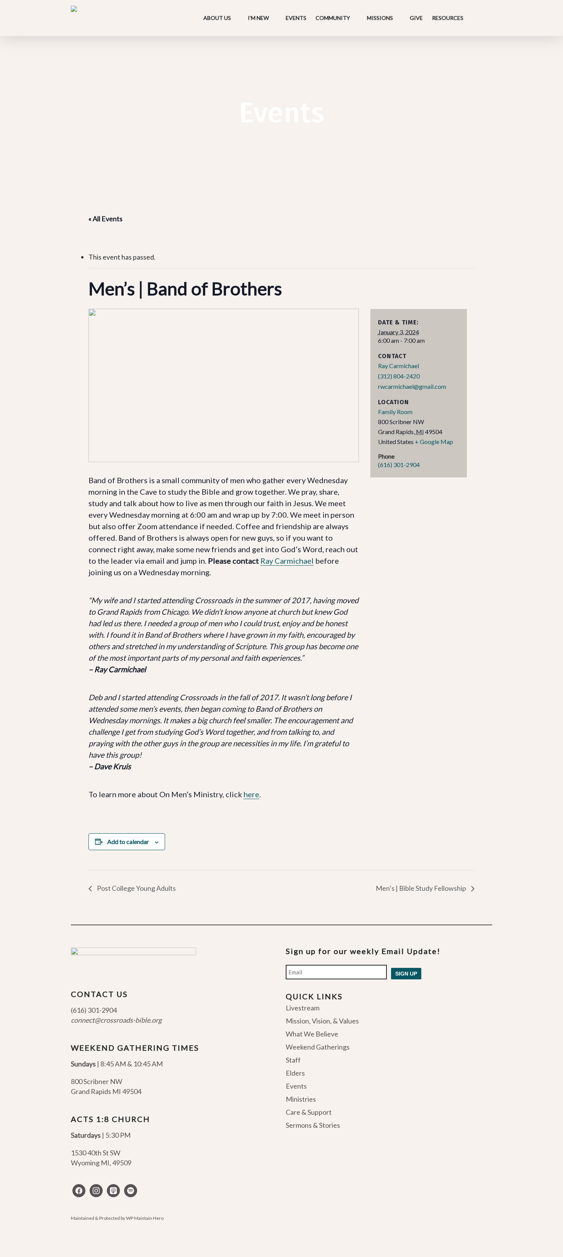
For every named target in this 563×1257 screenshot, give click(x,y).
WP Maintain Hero (145, 1218)
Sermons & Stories (313, 1125)
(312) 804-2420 (399, 376)
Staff (293, 1060)
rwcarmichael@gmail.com (412, 386)
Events (296, 1086)
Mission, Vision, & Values (322, 1021)
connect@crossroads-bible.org (116, 1020)
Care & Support (309, 1112)
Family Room (395, 411)
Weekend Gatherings (318, 1047)
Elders (295, 1073)
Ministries (301, 1099)
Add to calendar (128, 841)
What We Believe (312, 1034)
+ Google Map (434, 441)
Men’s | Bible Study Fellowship (421, 888)
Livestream (302, 1008)
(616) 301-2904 (399, 464)
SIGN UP (406, 974)
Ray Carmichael (287, 560)
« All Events (105, 218)
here (251, 794)
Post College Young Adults (136, 888)
